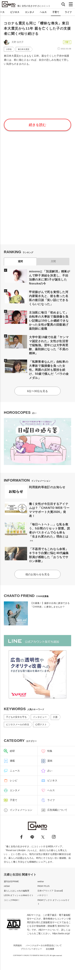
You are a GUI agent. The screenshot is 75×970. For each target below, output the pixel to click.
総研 (12, 750)
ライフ (68, 12)
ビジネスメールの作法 (17, 724)
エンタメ (29, 12)
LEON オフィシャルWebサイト (18, 895)
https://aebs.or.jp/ (61, 933)
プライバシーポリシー (31, 949)
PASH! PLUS (43, 886)
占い (49, 770)
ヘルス (43, 12)
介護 (55, 717)
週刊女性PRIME (11, 881)
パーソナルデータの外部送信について (44, 945)
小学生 (9, 49)
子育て (55, 12)
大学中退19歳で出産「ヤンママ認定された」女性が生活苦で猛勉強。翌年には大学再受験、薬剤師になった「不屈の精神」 (49, 345)
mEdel (7, 886)
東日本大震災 (23, 49)
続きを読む (37, 125)
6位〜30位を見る (37, 391)
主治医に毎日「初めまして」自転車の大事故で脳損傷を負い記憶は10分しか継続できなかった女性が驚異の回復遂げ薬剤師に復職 (49, 320)
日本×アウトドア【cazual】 (51, 891)
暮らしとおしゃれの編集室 (16, 891)
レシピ (13, 780)
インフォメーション (21, 809)
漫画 (49, 760)
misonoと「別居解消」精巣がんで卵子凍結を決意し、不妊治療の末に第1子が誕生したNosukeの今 (49, 277)
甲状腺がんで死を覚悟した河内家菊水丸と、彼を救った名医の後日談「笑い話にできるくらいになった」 (48, 298)
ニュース (15, 770)
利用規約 (17, 945)
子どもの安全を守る (16, 717)
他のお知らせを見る (37, 574)
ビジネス (14, 12)
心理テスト (41, 724)
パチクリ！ (43, 895)
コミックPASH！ (12, 900)
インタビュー (40, 717)
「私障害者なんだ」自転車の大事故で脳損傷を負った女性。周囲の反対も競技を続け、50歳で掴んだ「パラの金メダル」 (49, 369)
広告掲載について (57, 809)
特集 (49, 750)
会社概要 (50, 949)
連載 (12, 760)
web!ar (41, 881)
